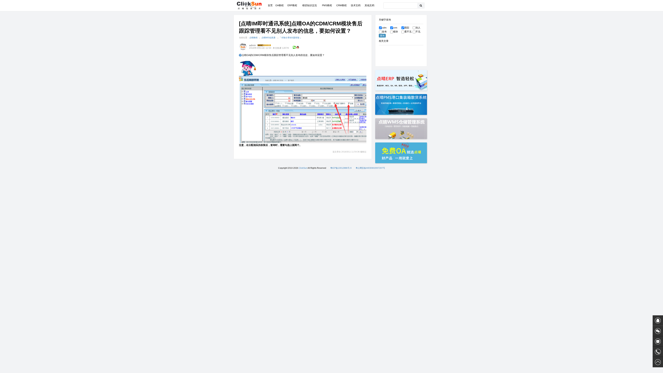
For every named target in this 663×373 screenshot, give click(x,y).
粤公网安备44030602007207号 (370, 168)
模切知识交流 (309, 5)
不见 (418, 31)
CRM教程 (341, 5)
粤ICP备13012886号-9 (341, 168)
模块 (395, 31)
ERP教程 (292, 5)
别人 (418, 27)
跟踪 (406, 27)
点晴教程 (253, 37)
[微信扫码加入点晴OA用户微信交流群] (658, 331)
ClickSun (303, 168)
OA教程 (279, 5)
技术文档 (356, 5)
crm (395, 27)
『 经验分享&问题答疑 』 (290, 37)
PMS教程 (327, 5)
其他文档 (369, 5)
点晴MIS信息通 (268, 37)
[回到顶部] (658, 362)
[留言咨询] (658, 341)
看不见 (408, 31)
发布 (384, 31)
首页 (270, 5)
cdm (384, 27)
